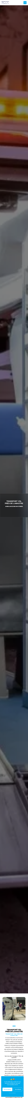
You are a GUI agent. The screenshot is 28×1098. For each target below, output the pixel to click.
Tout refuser (18, 1089)
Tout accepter (7, 1089)
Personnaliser (12, 1093)
